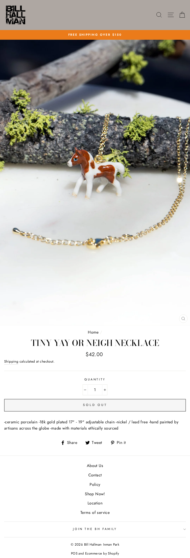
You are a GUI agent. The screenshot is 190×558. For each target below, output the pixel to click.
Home (93, 332)
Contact (95, 475)
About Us (95, 465)
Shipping (11, 361)
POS (74, 553)
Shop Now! (95, 494)
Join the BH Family (95, 529)
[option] (95, 34)
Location (95, 503)
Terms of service (95, 512)
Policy (95, 484)
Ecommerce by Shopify (102, 553)
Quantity (95, 379)
